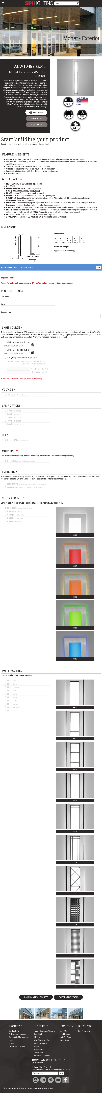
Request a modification (68, 997)
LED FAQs (37, 1037)
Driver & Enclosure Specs (42, 1040)
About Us (63, 1031)
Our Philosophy (65, 1034)
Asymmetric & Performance (19, 1037)
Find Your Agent (84, 1031)
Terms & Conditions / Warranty (44, 1031)
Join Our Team (65, 1037)
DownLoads (36, 119)
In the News (64, 1040)
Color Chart (38, 1034)
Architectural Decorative (17, 1034)
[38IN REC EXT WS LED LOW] (32, 353)
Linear (11, 1040)
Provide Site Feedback (42, 1056)
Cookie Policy (38, 1053)
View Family (36, 125)
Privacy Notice (39, 1050)
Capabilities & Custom (17, 1046)
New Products (14, 1031)
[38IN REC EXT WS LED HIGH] (32, 346)
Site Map (37, 1046)
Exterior (11, 1043)
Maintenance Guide (40, 1043)
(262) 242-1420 (37, 1063)
